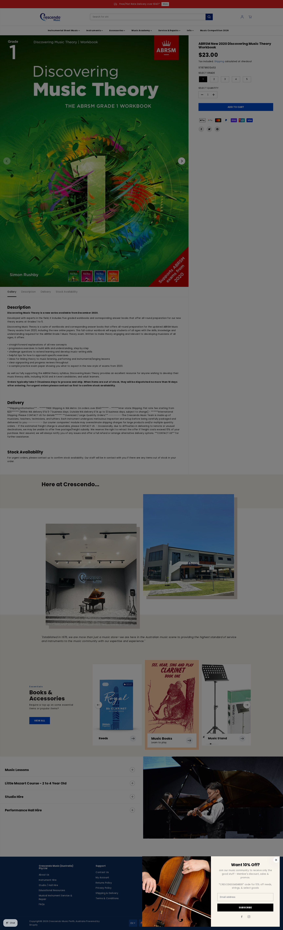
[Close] (276, 860)
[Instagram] (249, 916)
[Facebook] (241, 916)
